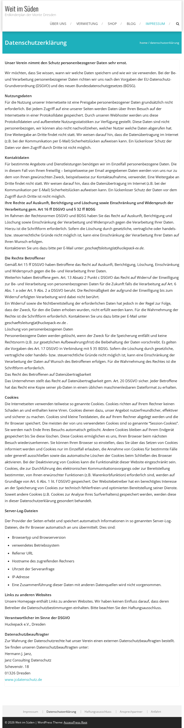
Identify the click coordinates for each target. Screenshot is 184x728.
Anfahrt (156, 711)
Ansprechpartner (131, 711)
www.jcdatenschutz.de (23, 679)
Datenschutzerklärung (61, 711)
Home (144, 43)
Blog (131, 23)
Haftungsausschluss (98, 711)
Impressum (155, 23)
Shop (112, 23)
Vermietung (87, 23)
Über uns (58, 23)
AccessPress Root (75, 722)
